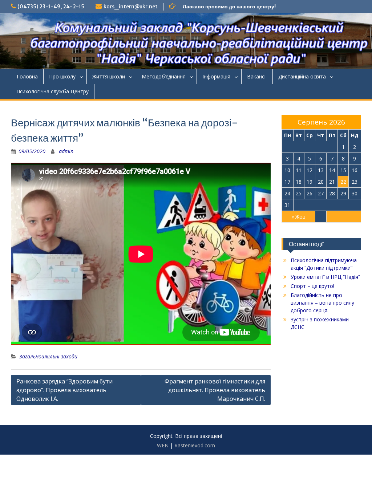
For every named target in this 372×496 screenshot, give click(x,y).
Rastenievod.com (194, 445)
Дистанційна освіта (302, 76)
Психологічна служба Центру (52, 91)
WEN (163, 445)
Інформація (216, 76)
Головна (27, 76)
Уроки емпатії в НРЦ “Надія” (325, 276)
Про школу (62, 76)
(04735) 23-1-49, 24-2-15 (50, 6)
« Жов (298, 216)
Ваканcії (257, 76)
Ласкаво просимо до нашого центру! (229, 6)
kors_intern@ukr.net (131, 6)
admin (66, 151)
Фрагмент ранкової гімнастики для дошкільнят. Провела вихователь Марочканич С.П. (215, 390)
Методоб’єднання (164, 76)
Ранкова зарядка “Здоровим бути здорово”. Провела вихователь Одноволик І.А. (64, 390)
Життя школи (108, 76)
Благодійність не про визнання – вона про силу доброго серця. (322, 303)
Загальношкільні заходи (48, 356)
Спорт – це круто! (312, 285)
